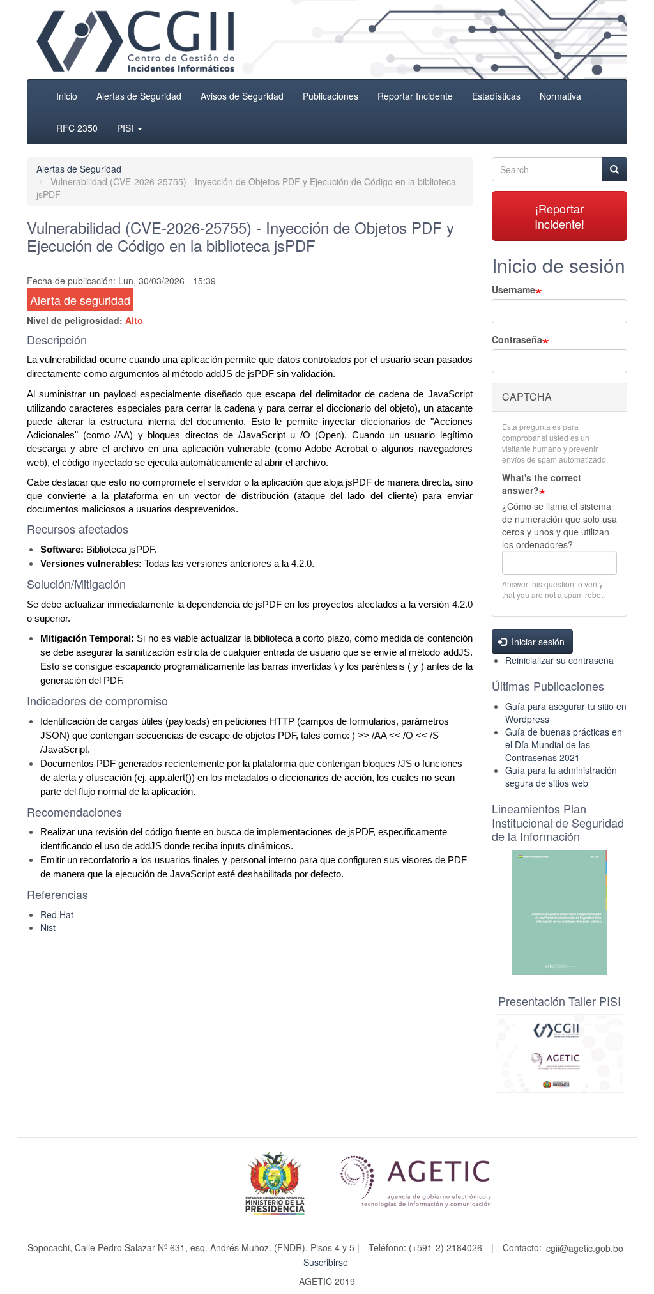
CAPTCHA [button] (527, 396)
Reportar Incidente (415, 95)
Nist (48, 927)
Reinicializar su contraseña (559, 660)
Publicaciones (330, 95)
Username (513, 289)
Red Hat (56, 914)
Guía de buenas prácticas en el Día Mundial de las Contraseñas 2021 (563, 744)
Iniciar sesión (537, 641)
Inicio (66, 95)
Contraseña (517, 339)
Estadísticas (496, 95)
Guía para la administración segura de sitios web (561, 776)
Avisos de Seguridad (242, 95)
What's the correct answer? (541, 484)
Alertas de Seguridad (138, 95)
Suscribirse (325, 1262)
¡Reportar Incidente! (559, 216)
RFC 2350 (77, 127)
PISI (126, 127)
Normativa (560, 95)
